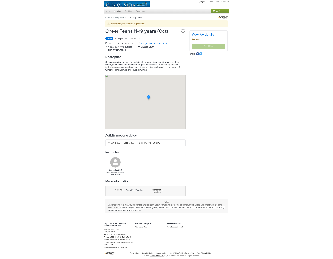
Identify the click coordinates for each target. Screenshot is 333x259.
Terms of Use (189, 253)
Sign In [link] (211, 2)
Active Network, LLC (157, 256)
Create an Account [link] (222, 2)
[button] (183, 31)
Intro (107, 17)
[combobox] (203, 2)
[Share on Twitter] (200, 54)
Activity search (119, 17)
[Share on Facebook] (197, 54)
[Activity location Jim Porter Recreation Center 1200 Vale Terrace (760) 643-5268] (148, 96)
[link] (154, 43)
